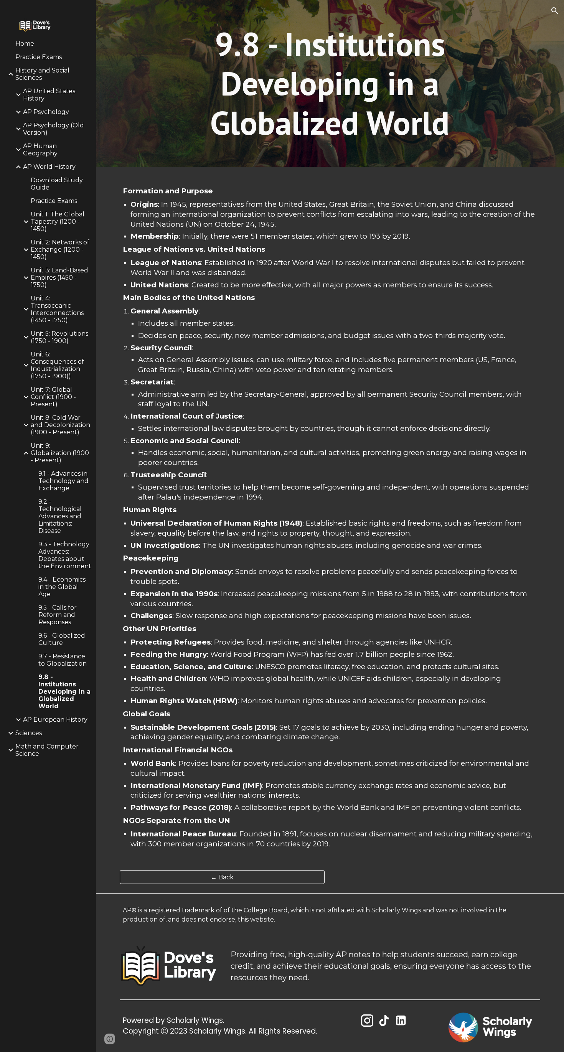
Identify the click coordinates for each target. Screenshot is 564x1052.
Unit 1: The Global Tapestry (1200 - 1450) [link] (57, 221)
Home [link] (24, 43)
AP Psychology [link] (46, 111)
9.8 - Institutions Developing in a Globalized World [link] (64, 691)
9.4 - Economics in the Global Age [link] (62, 587)
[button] (555, 11)
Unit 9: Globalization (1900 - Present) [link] (60, 453)
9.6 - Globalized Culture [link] (61, 639)
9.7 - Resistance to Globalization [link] (62, 660)
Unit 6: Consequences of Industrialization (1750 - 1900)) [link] (57, 365)
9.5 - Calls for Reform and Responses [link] (57, 615)
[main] (329, 83)
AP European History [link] (55, 719)
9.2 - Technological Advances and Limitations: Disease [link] (60, 516)
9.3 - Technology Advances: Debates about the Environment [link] (64, 555)
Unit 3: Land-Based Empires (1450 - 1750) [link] (59, 278)
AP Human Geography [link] (40, 149)
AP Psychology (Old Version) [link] (53, 129)
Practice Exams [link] (38, 57)
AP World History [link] (49, 166)
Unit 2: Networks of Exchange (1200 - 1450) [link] (60, 250)
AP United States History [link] (49, 94)
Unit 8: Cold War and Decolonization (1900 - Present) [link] (60, 425)
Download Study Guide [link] (57, 183)
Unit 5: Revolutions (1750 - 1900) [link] (59, 337)
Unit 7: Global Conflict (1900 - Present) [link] (53, 397)
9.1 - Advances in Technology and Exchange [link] (63, 481)
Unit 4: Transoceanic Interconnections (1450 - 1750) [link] (57, 309)
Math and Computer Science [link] (47, 750)
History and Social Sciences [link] (42, 74)
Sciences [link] (28, 733)
